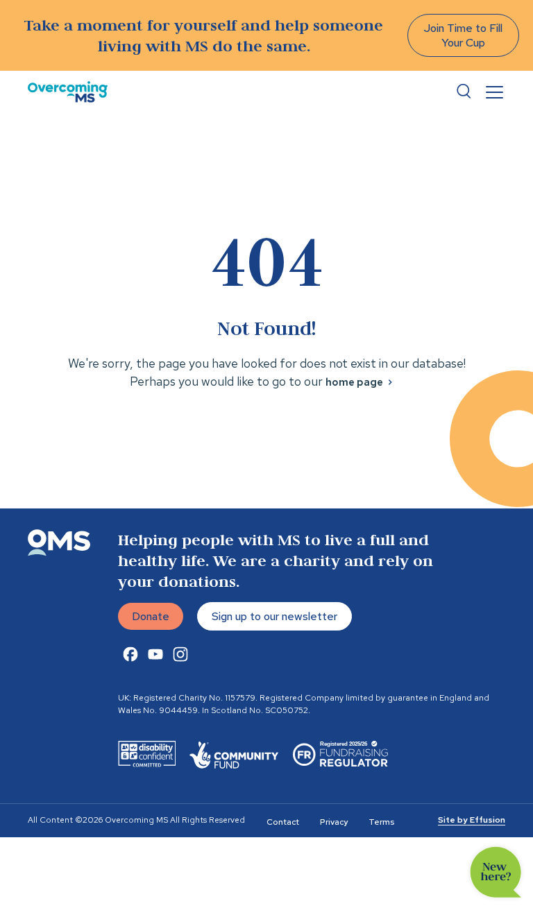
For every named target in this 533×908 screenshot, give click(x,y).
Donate (150, 616)
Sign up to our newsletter (274, 616)
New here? (496, 872)
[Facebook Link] (130, 654)
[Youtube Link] (155, 654)
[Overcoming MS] (68, 92)
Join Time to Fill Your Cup (463, 35)
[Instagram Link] (180, 654)
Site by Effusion (471, 819)
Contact (282, 822)
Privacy (334, 822)
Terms (381, 822)
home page (354, 382)
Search (463, 91)
